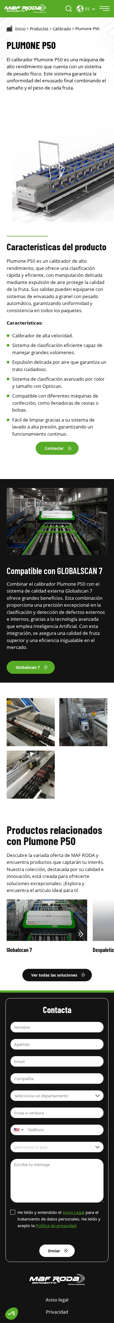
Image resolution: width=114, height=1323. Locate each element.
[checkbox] (57, 1219)
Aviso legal (57, 1299)
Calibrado (62, 28)
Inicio (20, 28)
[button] (18, 1130)
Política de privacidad (56, 1225)
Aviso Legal (73, 1212)
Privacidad (57, 1312)
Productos (39, 28)
